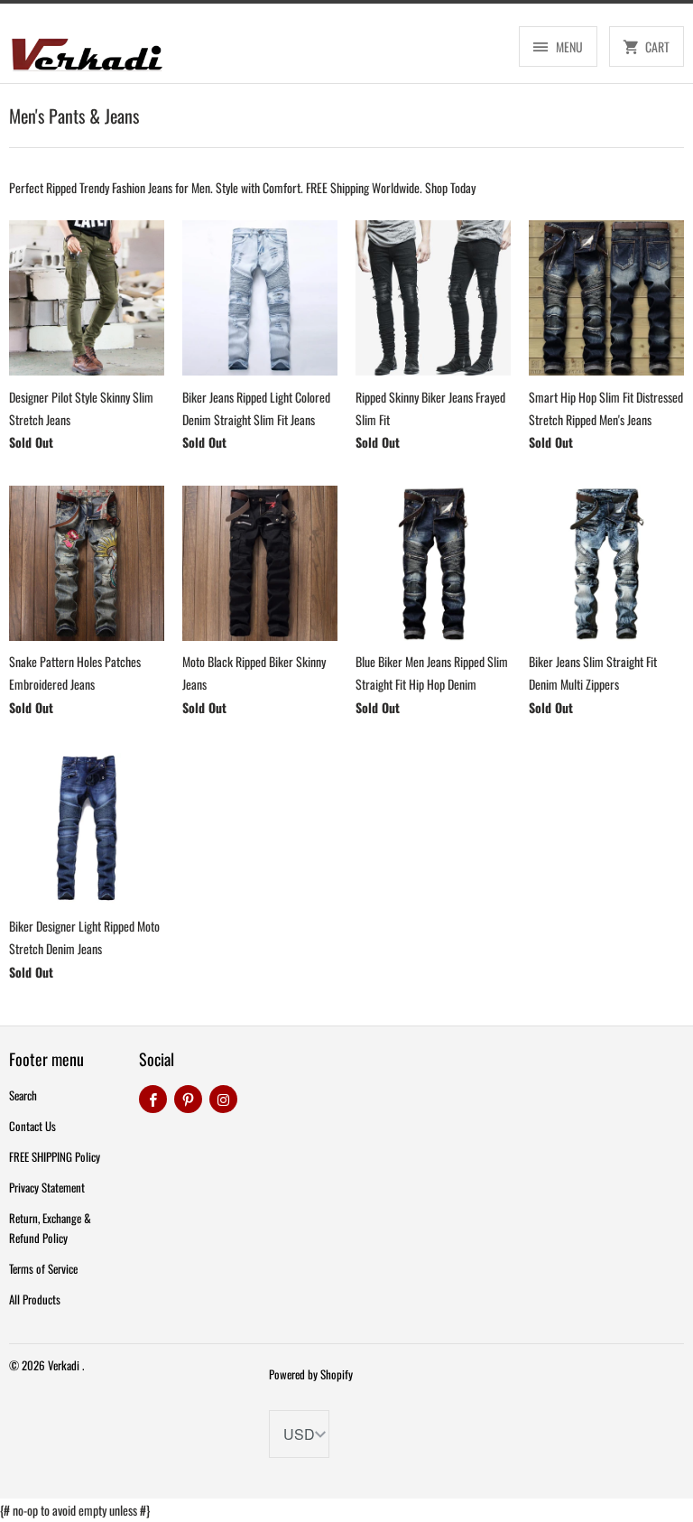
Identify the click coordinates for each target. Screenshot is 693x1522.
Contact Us (32, 1126)
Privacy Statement (47, 1187)
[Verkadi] (86, 50)
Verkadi (65, 1365)
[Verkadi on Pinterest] (188, 1099)
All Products (34, 1299)
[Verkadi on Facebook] (153, 1099)
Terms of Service (43, 1268)
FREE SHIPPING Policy (54, 1156)
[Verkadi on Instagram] (223, 1099)
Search (23, 1095)
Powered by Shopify (311, 1374)
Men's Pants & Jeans (74, 115)
